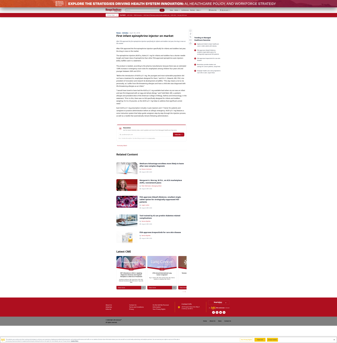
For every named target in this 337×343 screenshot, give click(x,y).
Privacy (131, 309)
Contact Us (132, 305)
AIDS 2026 (129, 15)
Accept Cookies (272, 339)
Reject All (260, 339)
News (171, 10)
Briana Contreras (147, 169)
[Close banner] (334, 2)
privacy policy (151, 138)
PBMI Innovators (138, 15)
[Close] (334, 340)
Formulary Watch (122, 145)
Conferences (185, 10)
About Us (109, 305)
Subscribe (178, 134)
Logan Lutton (145, 205)
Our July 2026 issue (182, 15)
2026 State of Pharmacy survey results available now (156, 15)
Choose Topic (111, 15)
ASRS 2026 (173, 15)
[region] (168, 340)
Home (205, 321)
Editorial (108, 309)
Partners (192, 10)
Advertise (109, 307)
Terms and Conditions (136, 307)
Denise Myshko (146, 221)
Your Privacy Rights (159, 309)
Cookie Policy (74, 341)
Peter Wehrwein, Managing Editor (152, 186)
